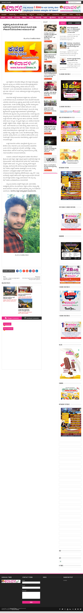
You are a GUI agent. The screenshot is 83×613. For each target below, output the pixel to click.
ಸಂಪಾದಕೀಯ (55, 14)
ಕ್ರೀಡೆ (48, 14)
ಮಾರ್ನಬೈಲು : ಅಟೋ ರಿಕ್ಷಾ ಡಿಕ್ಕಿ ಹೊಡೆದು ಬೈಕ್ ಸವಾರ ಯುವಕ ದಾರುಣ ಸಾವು (50, 93)
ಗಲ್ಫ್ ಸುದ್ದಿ (78, 14)
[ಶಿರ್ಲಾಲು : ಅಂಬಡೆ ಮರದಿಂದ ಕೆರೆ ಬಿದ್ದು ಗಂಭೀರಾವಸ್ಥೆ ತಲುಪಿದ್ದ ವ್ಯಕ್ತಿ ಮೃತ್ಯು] (50, 158)
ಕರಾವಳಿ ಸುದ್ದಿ (12, 14)
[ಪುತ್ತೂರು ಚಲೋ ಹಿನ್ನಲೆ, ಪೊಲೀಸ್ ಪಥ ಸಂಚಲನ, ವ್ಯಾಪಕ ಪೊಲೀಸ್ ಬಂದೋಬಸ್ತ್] (50, 102)
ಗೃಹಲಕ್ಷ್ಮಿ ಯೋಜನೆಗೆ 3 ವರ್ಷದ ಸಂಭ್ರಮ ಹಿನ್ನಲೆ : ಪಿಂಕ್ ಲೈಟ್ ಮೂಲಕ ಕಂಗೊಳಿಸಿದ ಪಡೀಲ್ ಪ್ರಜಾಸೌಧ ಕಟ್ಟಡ (50, 129)
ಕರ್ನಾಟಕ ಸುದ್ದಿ (23, 14)
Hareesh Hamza (15, 609)
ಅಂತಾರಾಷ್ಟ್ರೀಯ (40, 14)
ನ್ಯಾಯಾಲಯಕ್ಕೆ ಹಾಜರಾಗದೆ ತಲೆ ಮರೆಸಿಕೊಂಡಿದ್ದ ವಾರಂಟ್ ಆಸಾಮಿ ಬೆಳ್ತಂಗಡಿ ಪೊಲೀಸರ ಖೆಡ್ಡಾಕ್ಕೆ (50, 57)
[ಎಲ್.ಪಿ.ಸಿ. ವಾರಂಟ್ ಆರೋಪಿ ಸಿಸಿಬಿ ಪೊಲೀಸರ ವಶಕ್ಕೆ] (50, 66)
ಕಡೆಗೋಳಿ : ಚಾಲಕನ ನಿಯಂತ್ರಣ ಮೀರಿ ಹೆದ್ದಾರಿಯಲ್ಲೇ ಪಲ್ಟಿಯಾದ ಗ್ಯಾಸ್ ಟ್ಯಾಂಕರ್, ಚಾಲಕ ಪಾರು (50, 149)
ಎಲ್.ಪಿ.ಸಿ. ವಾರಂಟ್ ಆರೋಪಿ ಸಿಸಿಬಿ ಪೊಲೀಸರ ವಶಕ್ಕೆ (49, 75)
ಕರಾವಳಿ (45, 22)
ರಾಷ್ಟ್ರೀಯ (31, 14)
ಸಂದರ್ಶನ (64, 14)
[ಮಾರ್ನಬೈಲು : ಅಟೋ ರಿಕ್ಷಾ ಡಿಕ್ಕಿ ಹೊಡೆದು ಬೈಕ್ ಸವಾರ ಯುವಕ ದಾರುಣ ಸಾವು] (50, 83)
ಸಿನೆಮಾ (71, 14)
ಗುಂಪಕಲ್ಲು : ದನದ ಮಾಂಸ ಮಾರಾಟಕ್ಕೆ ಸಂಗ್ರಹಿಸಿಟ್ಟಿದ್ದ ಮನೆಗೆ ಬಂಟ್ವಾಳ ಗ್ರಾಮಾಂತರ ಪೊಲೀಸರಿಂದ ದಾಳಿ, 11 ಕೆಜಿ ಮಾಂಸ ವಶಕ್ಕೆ (50, 36)
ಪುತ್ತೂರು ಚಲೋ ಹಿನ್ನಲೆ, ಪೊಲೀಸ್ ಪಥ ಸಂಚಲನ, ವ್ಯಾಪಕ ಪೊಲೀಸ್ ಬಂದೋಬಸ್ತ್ (50, 109)
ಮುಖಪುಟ (3, 14)
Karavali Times (13, 608)
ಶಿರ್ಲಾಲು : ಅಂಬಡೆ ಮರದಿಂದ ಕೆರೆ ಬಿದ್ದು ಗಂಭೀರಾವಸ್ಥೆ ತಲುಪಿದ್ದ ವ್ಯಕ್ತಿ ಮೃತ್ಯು (50, 166)
